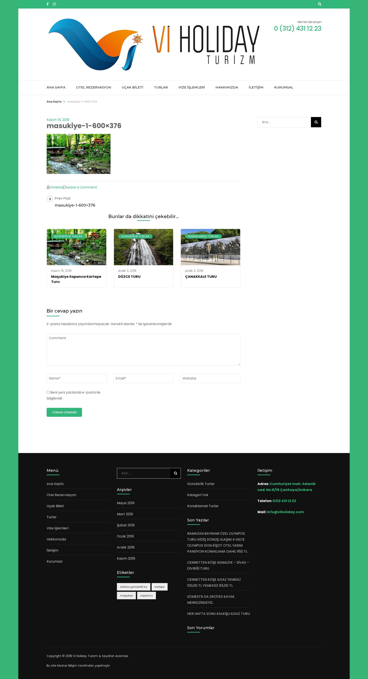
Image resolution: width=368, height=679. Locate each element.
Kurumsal (283, 87)
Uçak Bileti (132, 87)
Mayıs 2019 (125, 503)
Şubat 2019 (126, 525)
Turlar (161, 87)
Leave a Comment (81, 187)
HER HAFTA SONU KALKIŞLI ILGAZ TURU (218, 613)
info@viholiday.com (285, 512)
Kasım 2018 (126, 558)
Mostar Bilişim (67, 665)
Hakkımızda (227, 87)
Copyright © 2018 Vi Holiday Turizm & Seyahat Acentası (87, 656)
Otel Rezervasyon (93, 87)
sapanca (146, 595)
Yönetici (56, 187)
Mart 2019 (125, 514)
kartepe (159, 587)
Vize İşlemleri (191, 87)
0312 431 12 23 (284, 500)
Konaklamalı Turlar (203, 236)
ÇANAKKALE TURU (201, 276)
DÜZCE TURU (129, 276)
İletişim (256, 87)
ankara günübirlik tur (133, 587)
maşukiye (126, 595)
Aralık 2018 (126, 547)
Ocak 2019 (125, 536)
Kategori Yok (197, 494)
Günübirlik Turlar (68, 236)
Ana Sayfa (56, 87)
